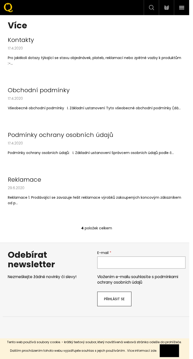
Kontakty (21, 40)
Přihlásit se (114, 298)
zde (153, 350)
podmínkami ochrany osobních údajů (137, 279)
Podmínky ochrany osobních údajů (60, 135)
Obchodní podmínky (39, 90)
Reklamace (24, 180)
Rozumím (169, 350)
